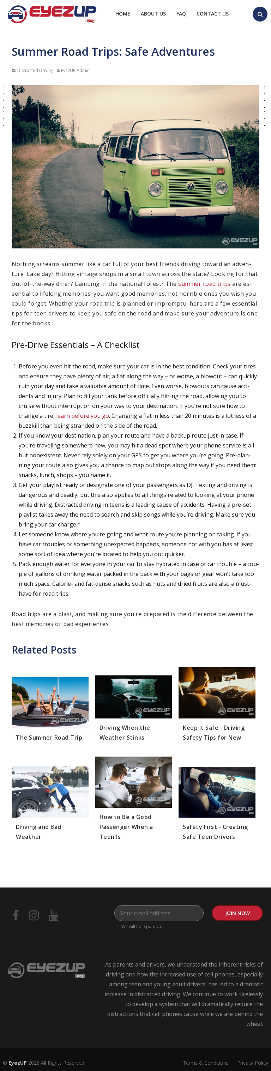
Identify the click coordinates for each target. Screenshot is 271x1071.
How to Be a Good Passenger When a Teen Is (126, 827)
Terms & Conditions (206, 1062)
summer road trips (204, 284)
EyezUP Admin (75, 70)
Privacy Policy (252, 1062)
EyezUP (17, 1062)
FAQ (181, 13)
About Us (153, 13)
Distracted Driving (35, 70)
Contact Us (213, 13)
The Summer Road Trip (49, 737)
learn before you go (82, 416)
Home (122, 13)
